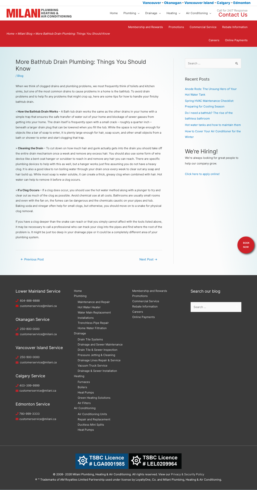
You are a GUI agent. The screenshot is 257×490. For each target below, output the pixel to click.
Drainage (80, 333)
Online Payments (143, 317)
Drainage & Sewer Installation (97, 371)
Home (78, 291)
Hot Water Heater (89, 307)
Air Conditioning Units (92, 414)
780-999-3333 (29, 413)
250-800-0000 (30, 329)
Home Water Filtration (92, 328)
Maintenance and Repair (94, 302)
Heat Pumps (86, 392)
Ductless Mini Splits (91, 424)
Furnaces (84, 382)
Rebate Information (145, 306)
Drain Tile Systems (90, 339)
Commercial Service (145, 301)
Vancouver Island (199, 3)
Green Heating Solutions (94, 397)
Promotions (140, 296)
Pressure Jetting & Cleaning (96, 355)
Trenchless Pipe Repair (93, 323)
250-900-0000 (30, 357)
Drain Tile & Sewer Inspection (97, 350)
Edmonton (241, 3)
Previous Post (32, 259)
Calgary (224, 3)
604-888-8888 (30, 300)
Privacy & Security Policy (187, 474)
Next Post (148, 259)
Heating (79, 376)
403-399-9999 (29, 385)
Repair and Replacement (94, 419)
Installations (86, 318)
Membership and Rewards (149, 291)
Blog (20, 76)
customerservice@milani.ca (38, 306)
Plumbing (80, 296)
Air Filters (84, 403)
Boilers (82, 387)
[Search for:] (213, 63)
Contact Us (233, 14)
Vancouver (152, 3)
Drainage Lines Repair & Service (99, 360)
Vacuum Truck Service (92, 365)
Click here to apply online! (202, 174)
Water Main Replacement (94, 312)
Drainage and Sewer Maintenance (100, 344)
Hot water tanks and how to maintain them (213, 125)
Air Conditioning (85, 408)
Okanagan (173, 3)
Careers (137, 311)
